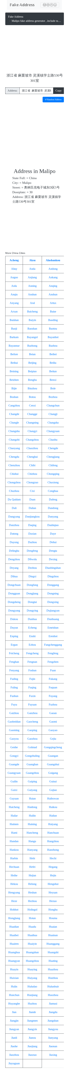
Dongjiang (32, 593)
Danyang (53, 516)
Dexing (53, 559)
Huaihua (32, 935)
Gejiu (53, 738)
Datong (14, 533)
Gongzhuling (32, 755)
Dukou (14, 619)
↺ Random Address (53, 99)
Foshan (32, 670)
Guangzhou (32, 772)
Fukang (53, 678)
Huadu (32, 926)
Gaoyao (53, 730)
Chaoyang (14, 448)
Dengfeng (32, 550)
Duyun (14, 627)
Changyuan (53, 431)
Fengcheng (32, 653)
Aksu (32, 260)
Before (14, 354)
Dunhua (32, 619)
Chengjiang (53, 456)
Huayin (14, 969)
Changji (53, 414)
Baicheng (32, 311)
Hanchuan (53, 832)
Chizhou (32, 473)
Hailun (53, 815)
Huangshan (32, 952)
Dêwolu (32, 559)
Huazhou (53, 969)
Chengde (53, 448)
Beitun (53, 371)
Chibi (32, 465)
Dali (14, 508)
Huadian (14, 926)
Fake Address (15, 16)
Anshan (32, 294)
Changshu (14, 431)
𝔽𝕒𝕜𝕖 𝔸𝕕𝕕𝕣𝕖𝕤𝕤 (22, 5)
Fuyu (14, 704)
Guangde (14, 764)
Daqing (32, 525)
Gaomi (53, 721)
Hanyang (32, 849)
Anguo (14, 277)
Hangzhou (53, 841)
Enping (14, 636)
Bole (53, 388)
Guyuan (14, 798)
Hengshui (53, 883)
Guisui (53, 781)
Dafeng (53, 499)
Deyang (14, 567)
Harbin (14, 858)
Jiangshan (53, 1020)
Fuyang (53, 695)
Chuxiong (53, 482)
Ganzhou (32, 713)
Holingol (32, 909)
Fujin (32, 678)
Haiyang (53, 824)
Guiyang (32, 789)
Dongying (32, 610)
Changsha (53, 422)
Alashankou (53, 260)
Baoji (14, 328)
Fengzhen (53, 661)
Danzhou (14, 525)
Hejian (32, 875)
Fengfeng (53, 653)
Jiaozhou (14, 1054)
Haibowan (53, 798)
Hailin (32, 815)
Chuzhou (14, 490)
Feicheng (14, 653)
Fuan (53, 670)
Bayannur (14, 345)
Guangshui (53, 764)
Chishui (14, 473)
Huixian (14, 977)
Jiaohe (14, 1046)
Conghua (53, 490)
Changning (32, 422)
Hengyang (14, 892)
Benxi (53, 379)
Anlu (14, 285)
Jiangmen (32, 1020)
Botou (32, 396)
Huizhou (53, 977)
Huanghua (14, 952)
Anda (32, 268)
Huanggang (52, 943)
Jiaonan (53, 1046)
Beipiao (32, 371)
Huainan (53, 935)
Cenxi (32, 405)
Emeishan (53, 627)
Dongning (53, 593)
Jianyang (53, 1037)
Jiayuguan (14, 1063)
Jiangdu (53, 1012)
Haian (32, 798)
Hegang (53, 866)
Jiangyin (32, 1029)
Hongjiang (14, 918)
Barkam (14, 337)
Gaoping (32, 730)
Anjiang (32, 277)
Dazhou (32, 542)
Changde (14, 414)
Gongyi (14, 755)
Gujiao (53, 789)
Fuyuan (32, 704)
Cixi (32, 490)
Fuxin (32, 695)
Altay (14, 268)
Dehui (53, 542)
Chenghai (32, 456)
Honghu (53, 909)
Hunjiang (32, 995)
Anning (32, 285)
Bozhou (53, 396)
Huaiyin (32, 943)
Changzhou (32, 439)
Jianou (32, 1037)
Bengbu (32, 379)
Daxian (32, 533)
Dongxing (53, 602)
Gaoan (53, 713)
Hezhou (32, 901)
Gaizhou (14, 713)
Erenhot (53, 636)
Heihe (14, 875)
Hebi (32, 858)
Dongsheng (14, 602)
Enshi (32, 636)
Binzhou (32, 388)
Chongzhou (14, 482)
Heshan (32, 892)
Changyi (32, 431)
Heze (14, 901)
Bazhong (32, 345)
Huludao (32, 986)
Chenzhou (14, 465)
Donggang (53, 584)
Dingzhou (53, 576)
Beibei (53, 354)
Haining (32, 824)
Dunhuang (53, 619)
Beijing (32, 362)
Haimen (14, 824)
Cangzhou (14, 405)
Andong (53, 268)
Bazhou (53, 345)
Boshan (14, 396)
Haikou (53, 807)
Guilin (14, 781)
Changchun (53, 405)
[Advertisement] (34, 49)
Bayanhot (53, 337)
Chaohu (53, 439)
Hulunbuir (53, 986)
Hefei (32, 866)
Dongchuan (14, 584)
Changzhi (14, 439)
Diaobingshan (53, 567)
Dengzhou (14, 559)
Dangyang (14, 516)
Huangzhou (32, 960)
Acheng (14, 260)
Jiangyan (14, 1029)
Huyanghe (14, 1003)
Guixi (14, 789)
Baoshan (32, 328)
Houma (53, 918)
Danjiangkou (32, 516)
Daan (32, 499)
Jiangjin (14, 1020)
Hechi (53, 858)
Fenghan (14, 661)
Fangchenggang (53, 644)
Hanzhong (53, 849)
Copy (58, 90)
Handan (14, 841)
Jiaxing (53, 1054)
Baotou (53, 328)
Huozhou (53, 995)
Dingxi (32, 576)
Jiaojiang (32, 1046)
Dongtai (32, 602)
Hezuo (53, 901)
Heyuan (53, 892)
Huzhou (32, 1003)
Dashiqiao (53, 525)
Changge (32, 414)
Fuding (14, 678)
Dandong (53, 508)
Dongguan (14, 593)
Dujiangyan (52, 610)
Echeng (32, 627)
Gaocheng (32, 721)
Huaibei (14, 935)
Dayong (14, 542)
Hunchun (14, 995)
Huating (53, 960)
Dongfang (32, 584)
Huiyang (32, 977)
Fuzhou (53, 704)
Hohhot (14, 909)
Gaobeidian (14, 721)
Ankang (53, 277)
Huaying (32, 969)
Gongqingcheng (53, 747)
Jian (14, 1012)
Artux (53, 302)
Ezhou (32, 644)
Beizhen (14, 379)
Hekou (14, 883)
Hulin (14, 986)
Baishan (14, 320)
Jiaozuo (32, 1054)
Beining (14, 371)
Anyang (14, 302)
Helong (32, 883)
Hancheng (32, 832)
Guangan (53, 755)
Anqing (53, 285)
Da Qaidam (14, 499)
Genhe (14, 747)
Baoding (53, 320)
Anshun (53, 294)
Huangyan (14, 960)
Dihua (14, 576)
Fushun (14, 695)
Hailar (14, 815)
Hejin (53, 875)
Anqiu (14, 294)
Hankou (14, 849)
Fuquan (53, 687)
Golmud (32, 747)
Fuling (14, 687)
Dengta (53, 550)
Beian (32, 354)
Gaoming (14, 730)
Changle (14, 422)
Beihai (14, 362)
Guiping (32, 781)
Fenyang (14, 670)
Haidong (32, 807)
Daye (53, 533)
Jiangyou (53, 1029)
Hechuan (14, 866)
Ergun (14, 644)
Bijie (14, 388)
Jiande (32, 1012)
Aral (32, 302)
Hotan (32, 918)
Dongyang (14, 610)
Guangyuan (14, 772)
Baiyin (32, 320)
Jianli (14, 1037)
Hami (14, 832)
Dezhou (32, 567)
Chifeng (53, 465)
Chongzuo (32, 482)
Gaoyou (14, 738)
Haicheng (14, 807)
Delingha (14, 550)
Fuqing (32, 687)
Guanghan (32, 764)
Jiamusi (53, 1003)
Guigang (53, 772)
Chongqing (53, 473)
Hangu (32, 841)
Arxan (14, 311)
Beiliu (53, 362)
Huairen (14, 943)
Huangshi (53, 952)
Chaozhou (32, 448)
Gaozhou (32, 738)
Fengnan (32, 661)
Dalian (32, 508)
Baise (53, 311)
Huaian (53, 926)
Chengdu (14, 456)
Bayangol (32, 337)
